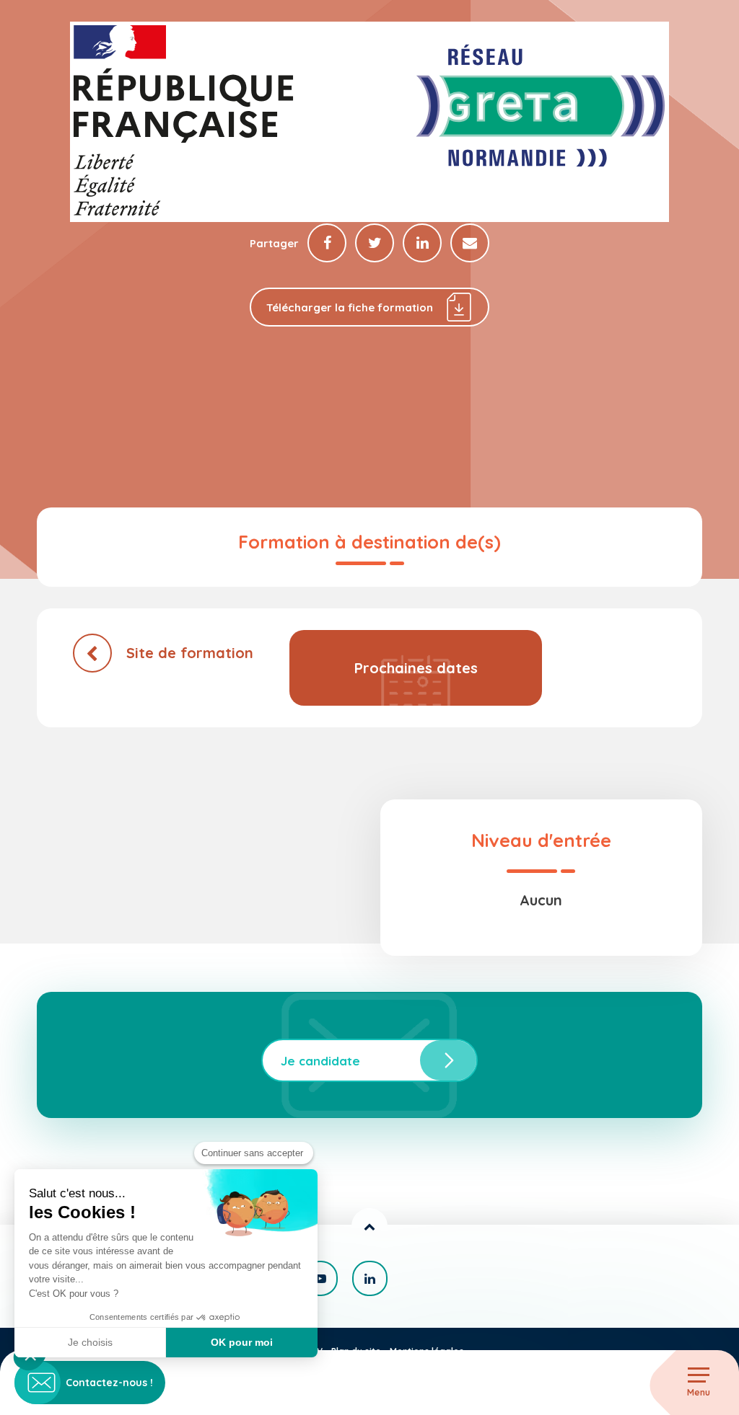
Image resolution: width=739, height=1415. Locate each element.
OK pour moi (242, 1342)
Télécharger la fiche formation (349, 307)
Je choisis (90, 1342)
